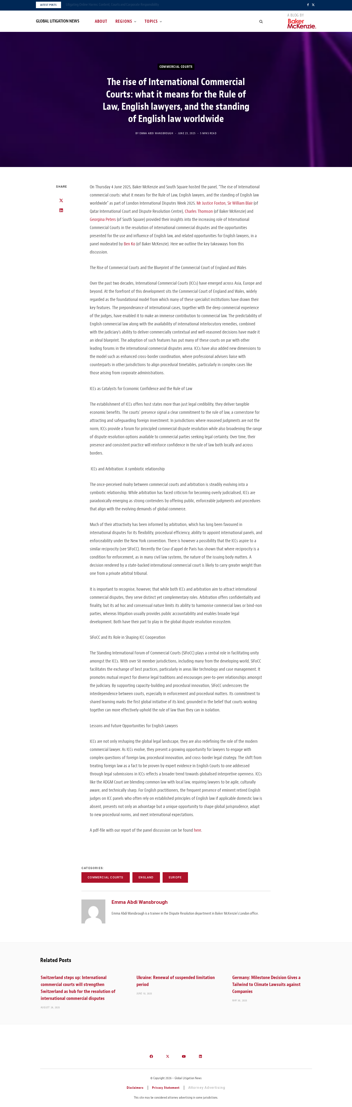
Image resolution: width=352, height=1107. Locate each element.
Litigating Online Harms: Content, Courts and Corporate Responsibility (112, 4)
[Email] (61, 220)
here (197, 830)
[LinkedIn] (61, 210)
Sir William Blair (240, 203)
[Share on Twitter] (61, 201)
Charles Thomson (199, 211)
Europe (175, 877)
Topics (151, 21)
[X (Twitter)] (168, 1056)
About (101, 21)
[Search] (261, 21)
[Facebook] (152, 1056)
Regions (123, 21)
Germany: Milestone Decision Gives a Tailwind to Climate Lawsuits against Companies (266, 984)
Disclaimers (135, 1088)
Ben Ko (129, 244)
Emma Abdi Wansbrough (156, 133)
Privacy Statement (166, 1088)
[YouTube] (184, 1056)
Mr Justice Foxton (211, 203)
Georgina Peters (103, 219)
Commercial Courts (176, 67)
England (146, 877)
